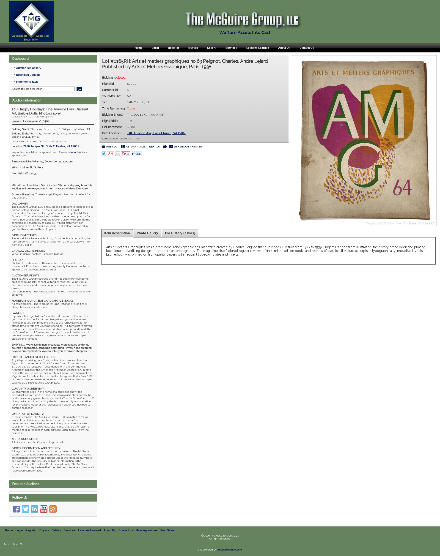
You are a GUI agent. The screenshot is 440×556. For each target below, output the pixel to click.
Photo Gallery (147, 233)
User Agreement (147, 530)
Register (173, 47)
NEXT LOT (155, 146)
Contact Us (307, 47)
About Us (284, 47)
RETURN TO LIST (136, 146)
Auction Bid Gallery (28, 68)
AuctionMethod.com (229, 549)
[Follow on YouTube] (43, 509)
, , (51, 146)
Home (139, 47)
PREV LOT (112, 146)
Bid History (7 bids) (180, 233)
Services (231, 47)
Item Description (117, 233)
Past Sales (167, 530)
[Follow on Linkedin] (34, 509)
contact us (75, 152)
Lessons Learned (257, 47)
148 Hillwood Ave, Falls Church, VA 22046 (156, 133)
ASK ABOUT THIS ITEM (188, 146)
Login (155, 47)
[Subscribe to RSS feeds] (53, 509)
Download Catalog (28, 74)
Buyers (193, 47)
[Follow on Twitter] (25, 509)
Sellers (211, 47)
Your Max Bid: (111, 96)
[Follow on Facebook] (16, 509)
